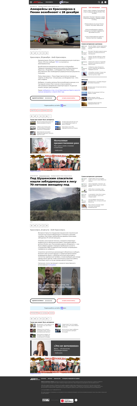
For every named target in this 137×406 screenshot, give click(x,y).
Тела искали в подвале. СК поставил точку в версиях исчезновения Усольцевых (43, 336)
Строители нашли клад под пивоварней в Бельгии (95, 103)
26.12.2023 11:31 (33, 6)
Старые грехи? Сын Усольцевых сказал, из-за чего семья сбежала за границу (70, 325)
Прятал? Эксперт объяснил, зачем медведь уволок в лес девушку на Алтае (96, 58)
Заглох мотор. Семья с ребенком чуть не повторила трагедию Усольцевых (70, 331)
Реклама (50, 378)
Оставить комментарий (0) (68, 98)
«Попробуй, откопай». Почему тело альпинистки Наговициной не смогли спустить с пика (97, 73)
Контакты (43, 378)
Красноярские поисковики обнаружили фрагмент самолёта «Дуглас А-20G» (45, 133)
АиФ (40, 49)
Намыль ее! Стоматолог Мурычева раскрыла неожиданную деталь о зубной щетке (96, 63)
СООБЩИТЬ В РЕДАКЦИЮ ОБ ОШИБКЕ (71, 378)
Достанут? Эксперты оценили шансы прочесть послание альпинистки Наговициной (97, 52)
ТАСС (57, 62)
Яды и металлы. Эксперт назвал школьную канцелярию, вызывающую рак (96, 206)
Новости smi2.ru (35, 171)
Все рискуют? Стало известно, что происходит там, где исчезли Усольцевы (57, 286)
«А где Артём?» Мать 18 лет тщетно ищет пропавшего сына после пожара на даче (97, 195)
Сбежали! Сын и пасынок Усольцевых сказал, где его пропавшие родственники (43, 331)
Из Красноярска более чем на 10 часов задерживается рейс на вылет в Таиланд (70, 123)
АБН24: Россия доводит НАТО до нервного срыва (96, 93)
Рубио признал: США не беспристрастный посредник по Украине (96, 98)
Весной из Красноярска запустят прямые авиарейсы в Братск (45, 122)
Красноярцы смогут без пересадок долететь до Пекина (70, 127)
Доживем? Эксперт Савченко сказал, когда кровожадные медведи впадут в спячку (94, 18)
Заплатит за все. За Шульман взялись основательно (97, 87)
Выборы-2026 (57, 378)
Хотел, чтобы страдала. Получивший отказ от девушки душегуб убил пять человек (94, 12)
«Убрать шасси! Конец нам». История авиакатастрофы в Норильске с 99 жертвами (44, 128)
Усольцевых (52, 265)
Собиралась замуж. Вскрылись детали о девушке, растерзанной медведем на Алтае (96, 68)
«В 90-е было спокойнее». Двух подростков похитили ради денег (96, 189)
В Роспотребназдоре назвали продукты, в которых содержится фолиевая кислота (94, 31)
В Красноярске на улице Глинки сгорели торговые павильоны (94, 24)
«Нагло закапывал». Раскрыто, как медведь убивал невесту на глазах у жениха (97, 185)
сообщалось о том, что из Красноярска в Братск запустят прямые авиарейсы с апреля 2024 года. (59, 91)
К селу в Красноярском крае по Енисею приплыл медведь (94, 37)
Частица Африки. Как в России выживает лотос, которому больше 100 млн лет (97, 201)
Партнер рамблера (55, 400)
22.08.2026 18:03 (34, 175)
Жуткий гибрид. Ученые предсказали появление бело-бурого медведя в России (97, 47)
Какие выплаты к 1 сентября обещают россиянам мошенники (97, 82)
